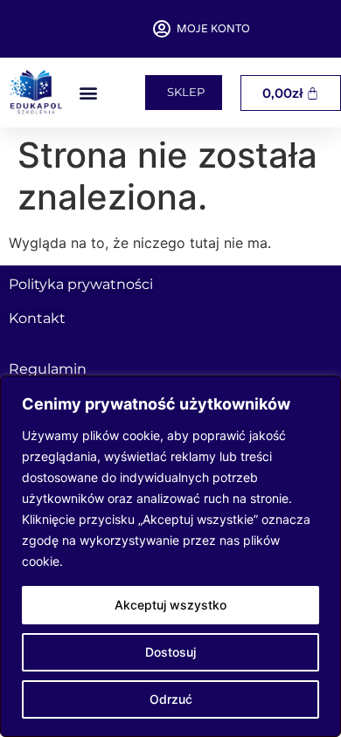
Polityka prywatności (81, 284)
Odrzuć (171, 699)
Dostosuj (170, 651)
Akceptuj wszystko (170, 604)
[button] (87, 93)
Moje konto (213, 29)
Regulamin (48, 369)
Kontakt (37, 318)
